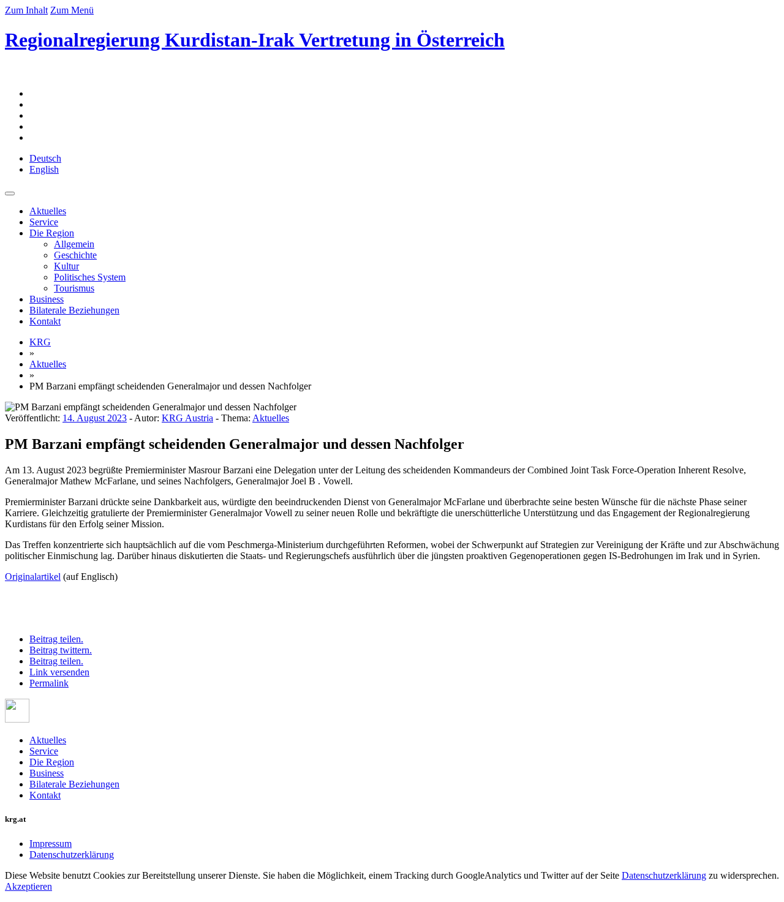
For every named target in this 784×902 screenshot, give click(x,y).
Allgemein (74, 244)
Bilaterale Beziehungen (74, 310)
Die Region (51, 233)
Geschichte (75, 255)
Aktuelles (47, 211)
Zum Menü (72, 10)
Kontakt (45, 321)
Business (46, 299)
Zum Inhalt (26, 10)
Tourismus (74, 288)
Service (43, 222)
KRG (40, 342)
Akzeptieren (28, 886)
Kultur (66, 266)
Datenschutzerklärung (71, 854)
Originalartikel (33, 576)
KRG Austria (187, 418)
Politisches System (90, 277)
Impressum (50, 843)
